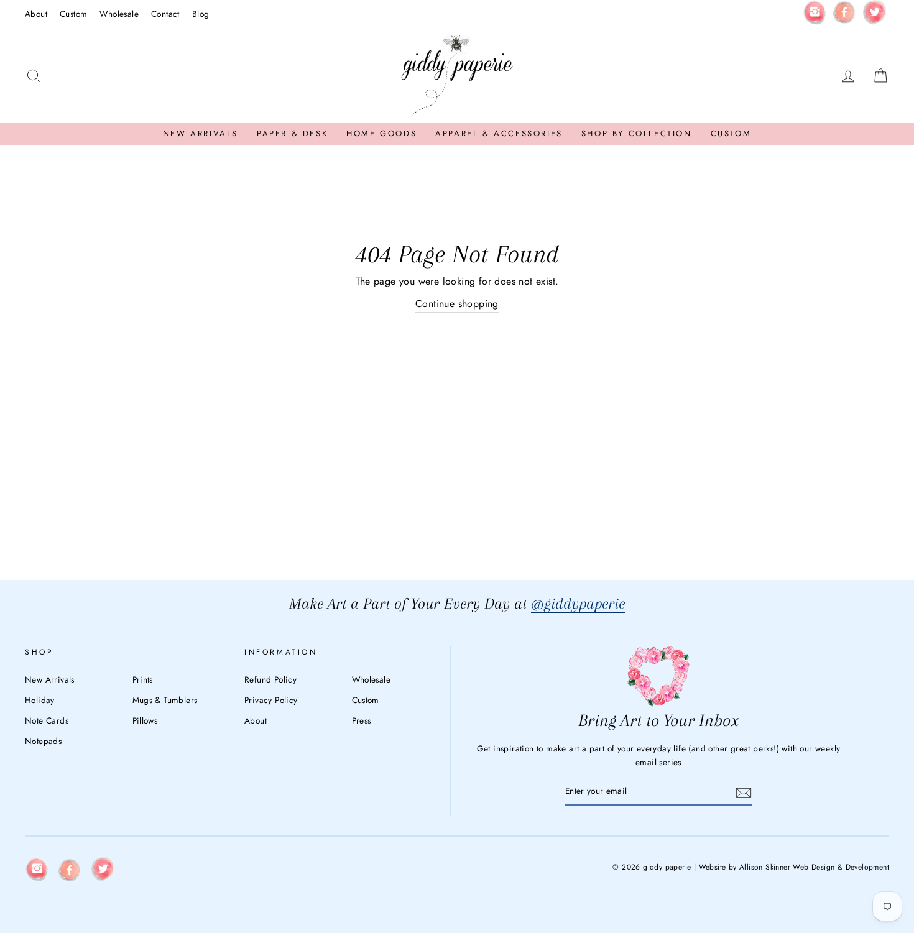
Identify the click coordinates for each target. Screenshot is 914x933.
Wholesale (119, 13)
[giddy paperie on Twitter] (874, 14)
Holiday (40, 700)
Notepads (43, 741)
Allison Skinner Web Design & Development (814, 867)
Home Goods (381, 133)
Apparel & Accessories (499, 133)
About (36, 13)
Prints (142, 679)
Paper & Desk (292, 133)
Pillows (145, 720)
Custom (73, 13)
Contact (165, 13)
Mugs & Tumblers (165, 700)
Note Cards (46, 720)
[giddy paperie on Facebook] (844, 14)
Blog (201, 13)
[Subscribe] (744, 792)
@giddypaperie (578, 603)
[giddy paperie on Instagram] (814, 14)
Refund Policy (270, 679)
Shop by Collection (636, 133)
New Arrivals (200, 133)
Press (361, 720)
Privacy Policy (271, 700)
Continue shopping (457, 303)
